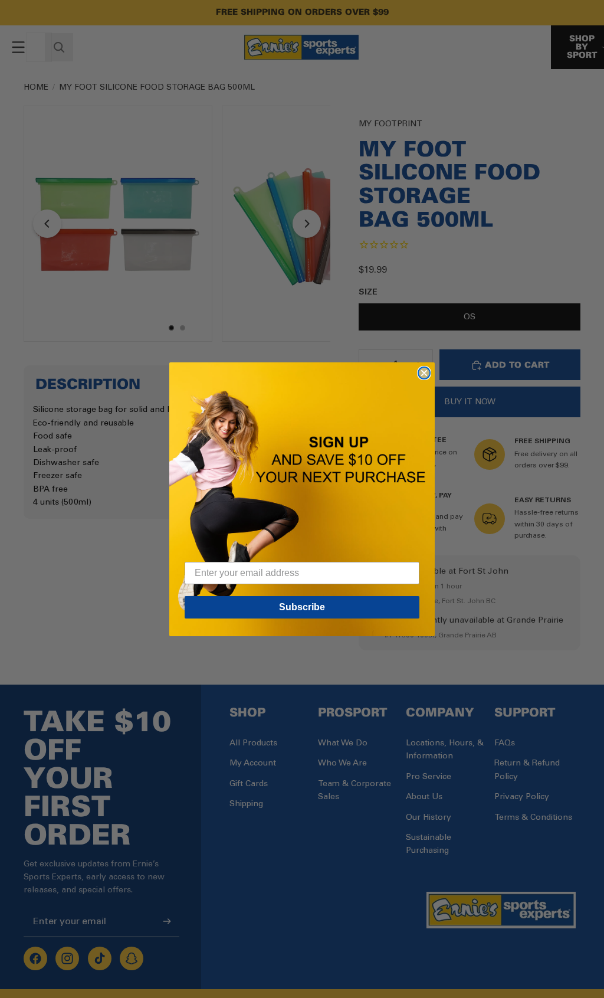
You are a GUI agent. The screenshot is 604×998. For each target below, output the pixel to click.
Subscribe (302, 607)
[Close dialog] (424, 373)
